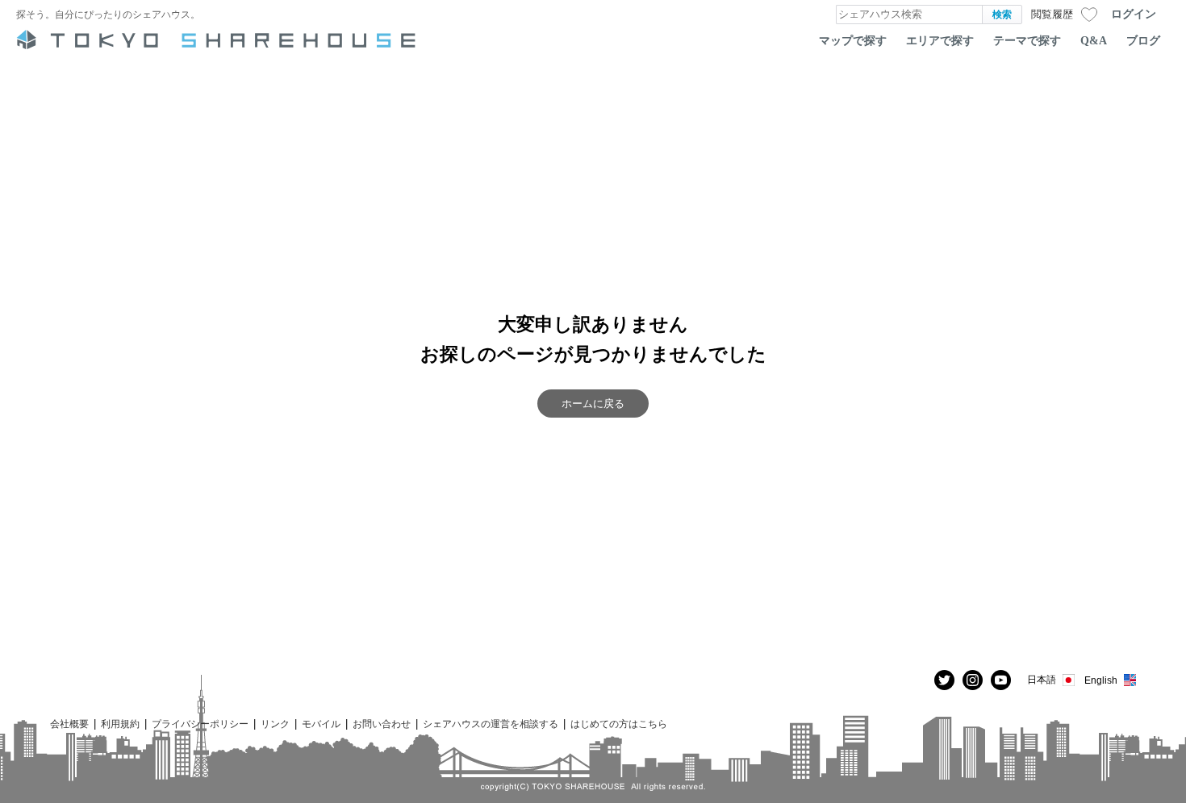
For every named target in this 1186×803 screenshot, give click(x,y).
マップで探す (853, 40)
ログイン (1133, 13)
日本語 (1041, 679)
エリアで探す (940, 40)
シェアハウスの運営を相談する (490, 723)
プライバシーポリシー (200, 723)
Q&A (1093, 40)
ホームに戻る (593, 403)
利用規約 (120, 723)
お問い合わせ (382, 723)
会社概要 (69, 723)
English (1100, 680)
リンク (275, 723)
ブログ (1143, 40)
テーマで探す (1027, 40)
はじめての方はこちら (618, 723)
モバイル (321, 723)
